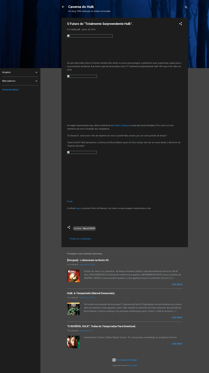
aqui (78, 208)
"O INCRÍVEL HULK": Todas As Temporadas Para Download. (101, 326)
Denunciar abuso (10, 89)
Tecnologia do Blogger (126, 360)
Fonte (70, 201)
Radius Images (132, 365)
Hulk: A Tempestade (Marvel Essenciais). (91, 293)
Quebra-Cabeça (121, 125)
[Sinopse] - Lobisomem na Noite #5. (88, 260)
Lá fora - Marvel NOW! (84, 228)
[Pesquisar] (186, 7)
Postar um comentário (80, 239)
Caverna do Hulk (81, 7)
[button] (180, 24)
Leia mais (177, 284)
